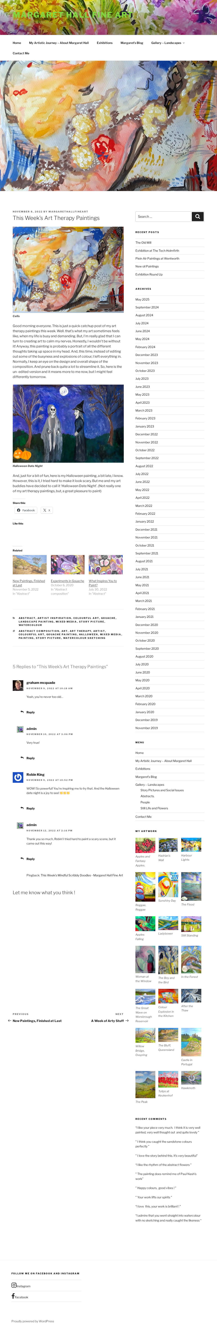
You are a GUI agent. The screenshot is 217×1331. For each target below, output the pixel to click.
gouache (108, 618)
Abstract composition (39, 631)
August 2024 (144, 315)
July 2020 (142, 664)
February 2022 (145, 513)
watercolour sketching (84, 638)
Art (64, 631)
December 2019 (146, 720)
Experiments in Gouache (67, 581)
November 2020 (146, 632)
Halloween (88, 634)
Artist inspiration (54, 618)
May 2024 (142, 339)
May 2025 (142, 299)
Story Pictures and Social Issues (162, 790)
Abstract (27, 618)
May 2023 (142, 394)
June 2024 (142, 331)
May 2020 (142, 680)
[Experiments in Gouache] (68, 564)
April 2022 (142, 497)
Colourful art (86, 618)
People (145, 802)
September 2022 (147, 458)
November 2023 (146, 363)
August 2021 (144, 561)
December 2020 (146, 625)
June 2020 (142, 672)
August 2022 (144, 466)
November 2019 (146, 728)
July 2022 (141, 474)
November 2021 (146, 537)
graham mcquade (40, 683)
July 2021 (141, 569)
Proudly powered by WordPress (32, 1321)
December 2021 (146, 529)
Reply (30, 712)
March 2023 (143, 410)
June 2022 (142, 481)
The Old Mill (143, 242)
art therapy (80, 631)
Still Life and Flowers (154, 808)
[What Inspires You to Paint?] (106, 564)
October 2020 (145, 640)
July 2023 (142, 378)
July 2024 (142, 323)
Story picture (91, 621)
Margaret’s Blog (132, 43)
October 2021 (144, 545)
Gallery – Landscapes (166, 43)
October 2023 (145, 370)
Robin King (35, 775)
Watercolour (30, 625)
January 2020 (144, 712)
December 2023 (146, 355)
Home (17, 43)
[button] (146, 853)
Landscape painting (36, 621)
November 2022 (146, 442)
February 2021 (145, 609)
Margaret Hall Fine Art (73, 15)
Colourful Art (32, 634)
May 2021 (142, 585)
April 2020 (142, 688)
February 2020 (145, 704)
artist (99, 631)
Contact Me (21, 53)
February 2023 (145, 418)
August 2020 (144, 656)
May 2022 (142, 490)
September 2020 (147, 648)
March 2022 (143, 505)
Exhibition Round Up (149, 274)
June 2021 (142, 577)
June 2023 (142, 386)
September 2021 (146, 553)
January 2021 (144, 616)
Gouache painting (61, 634)
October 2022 (144, 450)
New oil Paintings (147, 266)
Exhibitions (105, 43)
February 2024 (145, 347)
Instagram (24, 1286)
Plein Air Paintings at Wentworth (157, 258)
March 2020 (144, 696)
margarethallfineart (68, 211)
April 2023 (142, 402)
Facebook (21, 1297)
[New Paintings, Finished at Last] (30, 564)
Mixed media (66, 621)
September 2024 (147, 307)
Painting (26, 638)
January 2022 (144, 521)
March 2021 (143, 601)
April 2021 (142, 593)
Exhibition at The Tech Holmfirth (157, 250)
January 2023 (144, 426)
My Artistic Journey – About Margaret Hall (59, 43)
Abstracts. (147, 796)
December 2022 (146, 434)
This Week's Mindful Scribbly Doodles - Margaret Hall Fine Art (82, 875)
